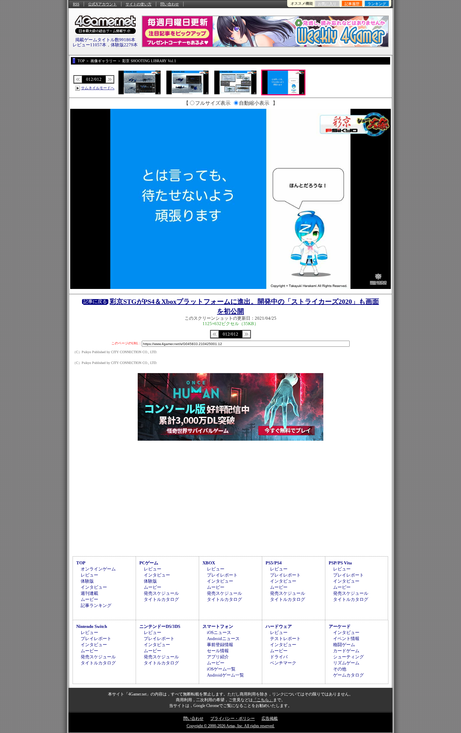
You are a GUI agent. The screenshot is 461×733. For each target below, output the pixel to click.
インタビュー (94, 587)
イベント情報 (346, 638)
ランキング (377, 4)
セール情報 (218, 650)
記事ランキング (96, 605)
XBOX (208, 562)
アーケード (340, 626)
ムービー (89, 599)
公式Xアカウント (102, 4)
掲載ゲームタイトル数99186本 (105, 39)
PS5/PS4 (274, 562)
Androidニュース (223, 638)
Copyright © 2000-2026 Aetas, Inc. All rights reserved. (231, 726)
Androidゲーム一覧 (225, 675)
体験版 (87, 581)
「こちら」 (263, 700)
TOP (80, 562)
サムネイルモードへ (97, 88)
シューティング (348, 656)
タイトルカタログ (161, 599)
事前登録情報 (220, 644)
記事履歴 (352, 4)
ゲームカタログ (348, 675)
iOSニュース (219, 632)
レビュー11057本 (89, 44)
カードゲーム (346, 650)
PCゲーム (148, 562)
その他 (339, 668)
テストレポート (285, 638)
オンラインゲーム (98, 568)
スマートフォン (217, 626)
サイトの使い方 (139, 4)
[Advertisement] (230, 497)
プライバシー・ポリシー (232, 718)
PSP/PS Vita (340, 562)
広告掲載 (270, 718)
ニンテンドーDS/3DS (159, 626)
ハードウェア (279, 626)
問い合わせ (169, 4)
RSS (76, 4)
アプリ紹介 (218, 656)
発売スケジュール (161, 593)
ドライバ (279, 656)
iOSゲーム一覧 (221, 668)
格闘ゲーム (344, 644)
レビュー (89, 575)
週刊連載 (89, 593)
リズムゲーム (346, 662)
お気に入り (327, 4)
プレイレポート (222, 575)
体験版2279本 (124, 44)
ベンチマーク (283, 662)
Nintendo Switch (91, 626)
